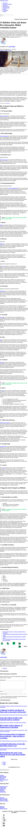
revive (3, 266)
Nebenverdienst (6, 7)
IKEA (3, 390)
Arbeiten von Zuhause (4, 800)
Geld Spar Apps (3, 791)
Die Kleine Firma (3, 159)
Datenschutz (2, 807)
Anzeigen (8, 103)
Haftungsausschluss (3, 808)
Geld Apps (5, 2)
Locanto (3, 467)
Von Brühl (2, 317)
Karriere (4, 11)
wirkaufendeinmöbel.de (13, 188)
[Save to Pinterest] (14, 643)
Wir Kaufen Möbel (4, 116)
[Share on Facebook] (2, 643)
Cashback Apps (3, 787)
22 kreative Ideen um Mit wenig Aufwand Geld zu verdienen (11, 719)
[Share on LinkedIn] (20, 643)
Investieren (5, 5)
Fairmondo (2, 291)
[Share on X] (8, 643)
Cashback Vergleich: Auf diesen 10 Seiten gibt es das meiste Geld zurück (13, 711)
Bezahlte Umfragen (3, 786)
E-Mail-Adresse (4, 693)
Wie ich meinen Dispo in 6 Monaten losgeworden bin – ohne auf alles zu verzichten (12, 736)
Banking (4, 9)
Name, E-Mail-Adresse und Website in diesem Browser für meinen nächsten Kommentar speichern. (13, 697)
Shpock (1, 225)
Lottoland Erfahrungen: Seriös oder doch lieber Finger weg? (12, 745)
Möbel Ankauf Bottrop (5, 422)
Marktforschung (6, 6)
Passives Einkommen (7, 4)
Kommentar (3, 680)
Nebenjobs (2, 789)
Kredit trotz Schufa (3, 798)
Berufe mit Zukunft (3, 799)
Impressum (2, 806)
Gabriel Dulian (11, 46)
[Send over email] (20, 647)
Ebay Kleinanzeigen (4, 136)
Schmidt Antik (3, 446)
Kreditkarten (2, 790)
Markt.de (2, 243)
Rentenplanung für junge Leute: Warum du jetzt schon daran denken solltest (12, 754)
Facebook (2, 362)
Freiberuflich (5, 10)
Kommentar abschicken (5, 700)
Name (1, 691)
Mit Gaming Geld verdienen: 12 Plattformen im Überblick (11, 726)
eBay (1, 339)
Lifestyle (2, 50)
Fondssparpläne (3, 788)
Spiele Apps (2, 797)
